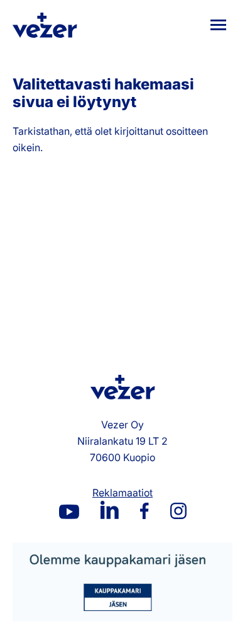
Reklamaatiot (122, 492)
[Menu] (218, 25)
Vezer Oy (45, 25)
